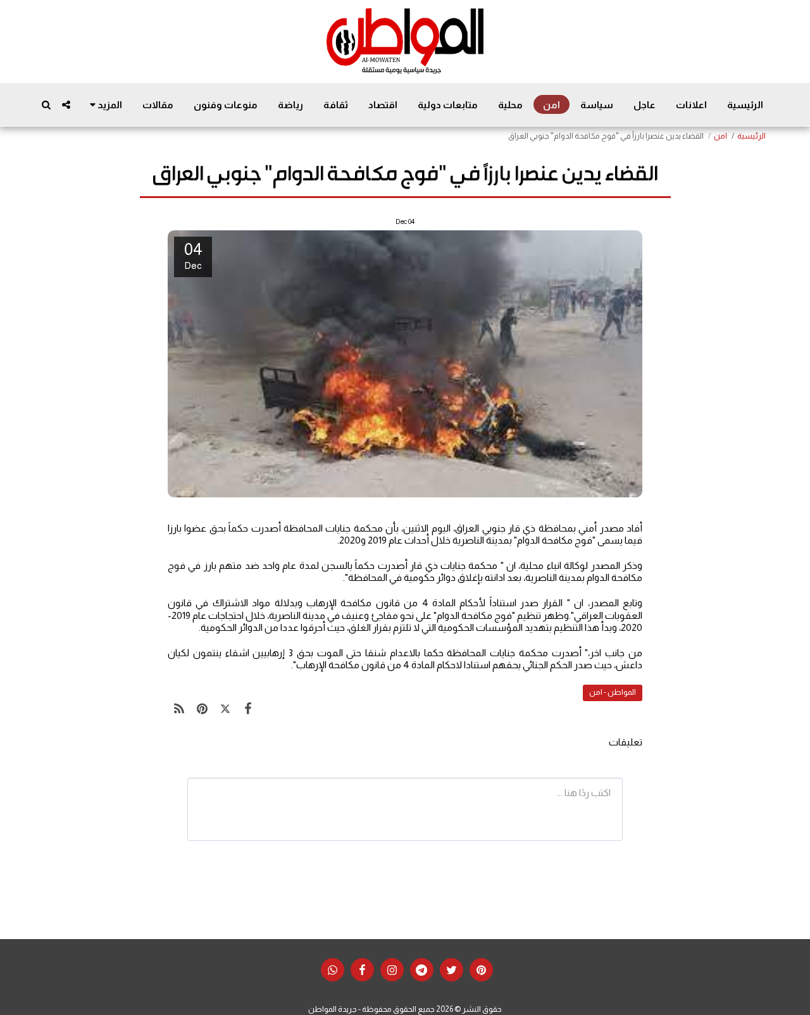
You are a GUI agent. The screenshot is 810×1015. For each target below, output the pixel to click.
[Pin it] (201, 709)
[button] (66, 104)
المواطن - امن (612, 692)
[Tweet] (225, 709)
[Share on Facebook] (248, 709)
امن (720, 136)
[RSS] (179, 709)
